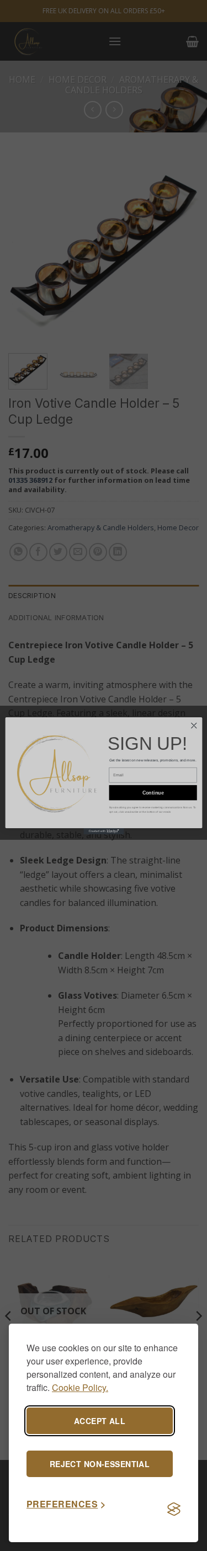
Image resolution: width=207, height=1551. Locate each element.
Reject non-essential (100, 1463)
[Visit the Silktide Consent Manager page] (174, 1509)
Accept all (99, 1420)
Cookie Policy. (80, 1387)
